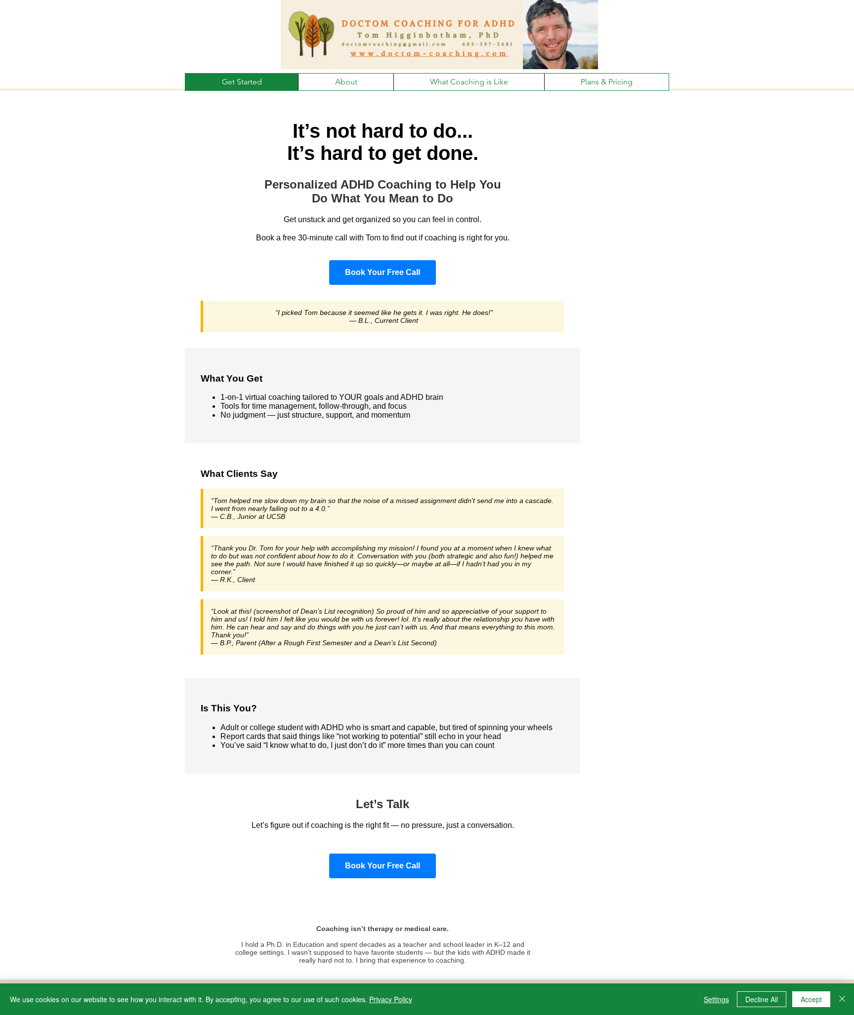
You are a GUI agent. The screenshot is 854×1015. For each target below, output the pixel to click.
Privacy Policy (390, 999)
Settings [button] (716, 999)
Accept (811, 999)
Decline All (761, 999)
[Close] (842, 999)
